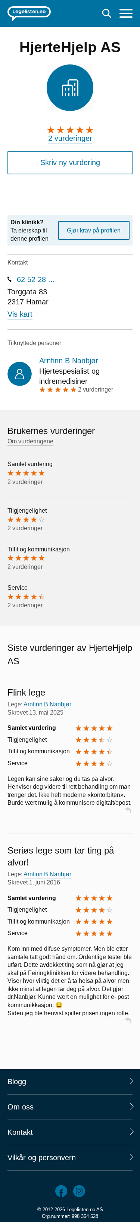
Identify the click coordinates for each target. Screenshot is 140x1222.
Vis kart (19, 314)
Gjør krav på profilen (94, 230)
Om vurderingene (30, 441)
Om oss (20, 1107)
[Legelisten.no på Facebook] (61, 1191)
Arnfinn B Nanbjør (68, 361)
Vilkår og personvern (41, 1157)
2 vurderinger (70, 138)
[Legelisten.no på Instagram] (79, 1191)
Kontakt (20, 1132)
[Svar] (128, 814)
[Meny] (126, 14)
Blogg (16, 1081)
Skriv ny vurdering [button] (70, 162)
